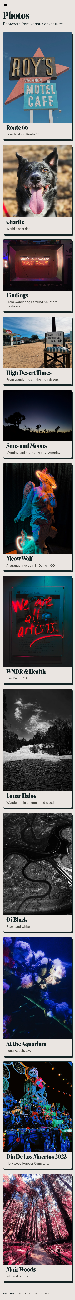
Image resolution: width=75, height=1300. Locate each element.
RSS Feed (8, 1293)
